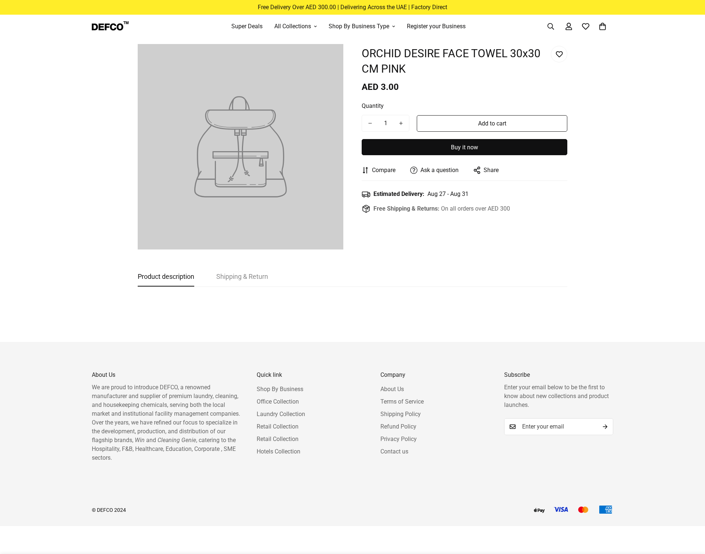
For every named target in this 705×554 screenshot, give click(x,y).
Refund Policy (398, 426)
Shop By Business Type (359, 26)
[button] (602, 26)
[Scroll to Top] (690, 514)
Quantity (373, 105)
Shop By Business (280, 389)
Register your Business (436, 26)
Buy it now (464, 147)
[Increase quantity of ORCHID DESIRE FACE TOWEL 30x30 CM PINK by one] (401, 123)
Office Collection (278, 401)
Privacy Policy (398, 438)
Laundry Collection (281, 414)
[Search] (550, 26)
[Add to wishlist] (559, 54)
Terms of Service (402, 401)
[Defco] (110, 26)
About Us (392, 389)
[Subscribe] (605, 426)
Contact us (394, 451)
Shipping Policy (400, 414)
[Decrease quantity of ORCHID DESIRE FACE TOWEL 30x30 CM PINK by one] (370, 123)
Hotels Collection (278, 451)
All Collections (292, 26)
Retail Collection (278, 426)
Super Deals (247, 26)
